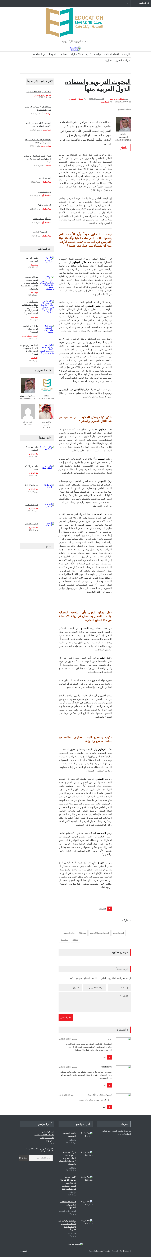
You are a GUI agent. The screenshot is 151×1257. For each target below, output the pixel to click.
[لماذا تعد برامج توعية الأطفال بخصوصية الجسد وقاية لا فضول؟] (46, 351)
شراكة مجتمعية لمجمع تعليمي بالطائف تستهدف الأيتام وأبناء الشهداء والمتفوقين (29, 283)
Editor (46, 396)
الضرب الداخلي (44, 178)
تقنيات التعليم (46, 146)
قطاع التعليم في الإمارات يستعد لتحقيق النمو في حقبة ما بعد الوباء (37, 159)
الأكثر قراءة (47, 81)
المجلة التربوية (118, 933)
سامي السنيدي (69, 933)
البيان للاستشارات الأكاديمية (100, 1095)
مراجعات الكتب (93, 54)
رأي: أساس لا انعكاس (41, 232)
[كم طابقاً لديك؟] (46, 491)
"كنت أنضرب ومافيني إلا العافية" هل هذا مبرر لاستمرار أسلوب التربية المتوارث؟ (30, 307)
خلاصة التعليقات (47, 1138)
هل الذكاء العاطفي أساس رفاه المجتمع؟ (30, 329)
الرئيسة (126, 54)
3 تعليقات (105, 102)
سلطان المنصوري (76, 99)
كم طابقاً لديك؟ (43, 205)
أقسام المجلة (112, 54)
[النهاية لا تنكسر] (46, 510)
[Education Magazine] (75, 32)
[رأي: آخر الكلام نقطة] (46, 472)
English (52, 54)
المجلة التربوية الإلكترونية (99, 933)
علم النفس (47, 130)
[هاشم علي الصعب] (46, 411)
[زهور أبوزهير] (27, 411)
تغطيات (63, 54)
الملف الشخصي (123, 147)
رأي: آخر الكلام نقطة (42, 219)
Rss (52, 1143)
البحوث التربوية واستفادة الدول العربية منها (98, 85)
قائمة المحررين (25, 1251)
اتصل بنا (108, 60)
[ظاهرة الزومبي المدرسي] (46, 264)
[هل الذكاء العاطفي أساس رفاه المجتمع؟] (46, 332)
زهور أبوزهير (27, 422)
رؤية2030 (82, 933)
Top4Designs (124, 1251)
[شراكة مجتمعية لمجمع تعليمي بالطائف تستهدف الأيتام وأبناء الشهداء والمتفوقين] (46, 283)
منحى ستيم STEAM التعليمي (38, 91)
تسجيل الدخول (48, 1132)
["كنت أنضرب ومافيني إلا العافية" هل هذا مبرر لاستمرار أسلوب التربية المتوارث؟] (46, 307)
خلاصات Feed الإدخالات (44, 1135)
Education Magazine (103, 1251)
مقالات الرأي (76, 54)
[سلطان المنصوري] (123, 124)
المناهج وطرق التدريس (42, 95)
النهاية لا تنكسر (44, 192)
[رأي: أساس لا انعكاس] (46, 453)
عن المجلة (41, 54)
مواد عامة (114, 99)
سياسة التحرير (123, 60)
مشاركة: (126, 920)
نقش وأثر (50, 1140)
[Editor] (46, 385)
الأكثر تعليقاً (33, 81)
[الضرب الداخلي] (46, 529)
